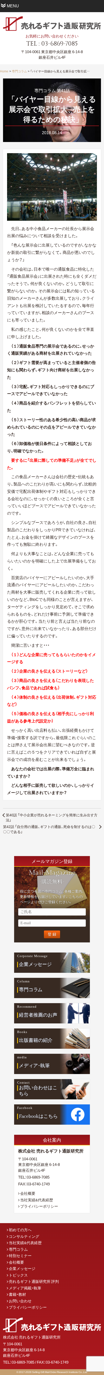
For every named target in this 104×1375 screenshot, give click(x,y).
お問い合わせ (20, 1301)
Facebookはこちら (38, 1116)
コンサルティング (24, 1236)
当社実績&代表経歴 (36, 1200)
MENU (13, 6)
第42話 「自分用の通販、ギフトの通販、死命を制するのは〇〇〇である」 (49, 829)
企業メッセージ (22, 1268)
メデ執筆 (34, 1065)
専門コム (30, 989)
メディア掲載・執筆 (25, 1288)
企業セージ (35, 964)
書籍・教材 (17, 1294)
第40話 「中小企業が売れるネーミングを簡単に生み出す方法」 (51, 817)
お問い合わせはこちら (38, 1091)
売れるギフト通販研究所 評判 (34, 1281)
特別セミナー (20, 1255)
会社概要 (27, 1193)
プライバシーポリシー (39, 1206)
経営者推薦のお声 (38, 1015)
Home (4, 71)
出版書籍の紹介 (36, 1040)
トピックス (18, 1275)
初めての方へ (20, 1229)
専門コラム (19, 71)
